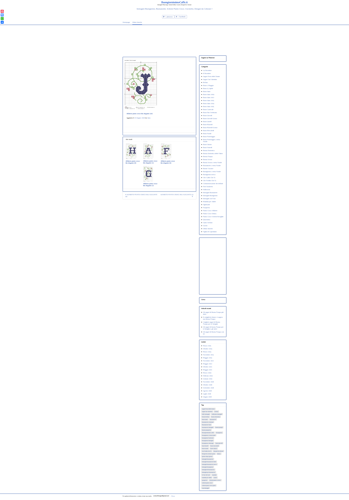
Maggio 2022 (207, 364)
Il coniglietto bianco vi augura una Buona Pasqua (213, 318)
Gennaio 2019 (207, 379)
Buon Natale (207, 133)
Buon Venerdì (207, 147)
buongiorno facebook (207, 438)
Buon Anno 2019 (208, 94)
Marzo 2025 (207, 346)
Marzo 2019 (207, 373)
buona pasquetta (206, 430)
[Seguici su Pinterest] (168, 18)
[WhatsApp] (2, 18)
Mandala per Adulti (209, 201)
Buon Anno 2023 (208, 100)
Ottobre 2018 (207, 385)
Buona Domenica (208, 150)
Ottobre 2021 (207, 367)
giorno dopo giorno (207, 456)
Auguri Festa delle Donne (211, 76)
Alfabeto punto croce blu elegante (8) (133, 162)
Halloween (206, 189)
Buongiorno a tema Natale (212, 171)
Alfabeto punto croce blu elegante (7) (150, 184)
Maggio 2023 (207, 358)
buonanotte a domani (207, 422)
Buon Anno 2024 (208, 103)
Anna (148, 118)
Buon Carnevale (208, 109)
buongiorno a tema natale (208, 435)
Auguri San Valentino (210, 79)
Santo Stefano (207, 222)
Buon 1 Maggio (208, 85)
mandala (214, 475)
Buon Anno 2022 (208, 97)
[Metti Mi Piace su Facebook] (181, 18)
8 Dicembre (207, 73)
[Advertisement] (174, 38)
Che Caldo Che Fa (209, 177)
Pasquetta (206, 207)
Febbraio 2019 (207, 376)
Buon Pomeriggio (209, 136)
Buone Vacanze (208, 168)
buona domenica (215, 417)
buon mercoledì (214, 446)
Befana (205, 82)
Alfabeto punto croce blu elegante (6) (168, 162)
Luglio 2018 (207, 394)
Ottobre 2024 (207, 349)
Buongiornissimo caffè (208, 432)
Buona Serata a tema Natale (212, 162)
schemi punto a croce (215, 480)
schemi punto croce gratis (209, 485)
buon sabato (213, 448)
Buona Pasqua (208, 156)
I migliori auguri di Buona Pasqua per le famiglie (211, 323)
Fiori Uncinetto (208, 186)
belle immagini (206, 414)
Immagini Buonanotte (210, 192)
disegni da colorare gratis (208, 454)
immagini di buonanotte (208, 469)
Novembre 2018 (208, 382)
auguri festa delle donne (208, 409)
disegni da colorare (218, 451)
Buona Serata (207, 159)
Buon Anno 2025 (208, 106)
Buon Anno (206, 91)
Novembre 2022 (208, 361)
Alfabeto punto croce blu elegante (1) (150, 162)
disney (219, 454)
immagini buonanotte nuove (209, 464)
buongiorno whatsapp (207, 443)
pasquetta (204, 480)
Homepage (126, 22)
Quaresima (206, 219)
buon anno (205, 419)
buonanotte (213, 419)
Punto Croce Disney (209, 213)
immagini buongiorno (207, 467)
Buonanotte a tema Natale (212, 165)
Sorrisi (205, 226)
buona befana (205, 417)
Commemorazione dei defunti (213, 183)
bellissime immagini (217, 414)
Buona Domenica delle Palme (213, 153)
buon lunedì (205, 446)
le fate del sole (206, 475)
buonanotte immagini (207, 427)
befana (216, 411)
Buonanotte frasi (206, 425)
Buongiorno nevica (209, 174)
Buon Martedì (207, 124)
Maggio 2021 (207, 370)
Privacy (173, 496)
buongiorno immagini (207, 440)
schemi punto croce (207, 483)
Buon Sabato (207, 144)
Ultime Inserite (137, 22)
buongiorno (219, 432)
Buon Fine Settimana (210, 112)
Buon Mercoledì (208, 130)
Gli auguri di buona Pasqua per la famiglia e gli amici (213, 328)
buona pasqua (219, 427)
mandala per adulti (206, 477)
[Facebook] (2, 15)
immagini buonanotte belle (209, 461)
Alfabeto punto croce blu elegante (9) (141, 195)
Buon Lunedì (207, 121)
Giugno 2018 (207, 397)
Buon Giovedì (207, 115)
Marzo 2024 (207, 352)
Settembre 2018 (208, 388)
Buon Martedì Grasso (210, 127)
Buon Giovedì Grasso (210, 118)
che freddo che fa (206, 451)
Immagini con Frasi (209, 198)
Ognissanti (206, 204)
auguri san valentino (207, 411)
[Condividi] (2, 22)
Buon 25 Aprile (208, 88)
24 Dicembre (207, 70)
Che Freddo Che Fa (209, 180)
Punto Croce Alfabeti (210, 210)
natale (215, 477)
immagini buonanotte (207, 459)
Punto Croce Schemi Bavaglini (213, 216)
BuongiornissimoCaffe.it (174, 2)
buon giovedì (219, 443)
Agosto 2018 (207, 391)
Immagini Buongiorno (210, 195)
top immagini (205, 488)
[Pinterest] (2, 11)
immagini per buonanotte (208, 472)
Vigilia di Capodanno (210, 232)
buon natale (205, 448)
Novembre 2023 (208, 355)
